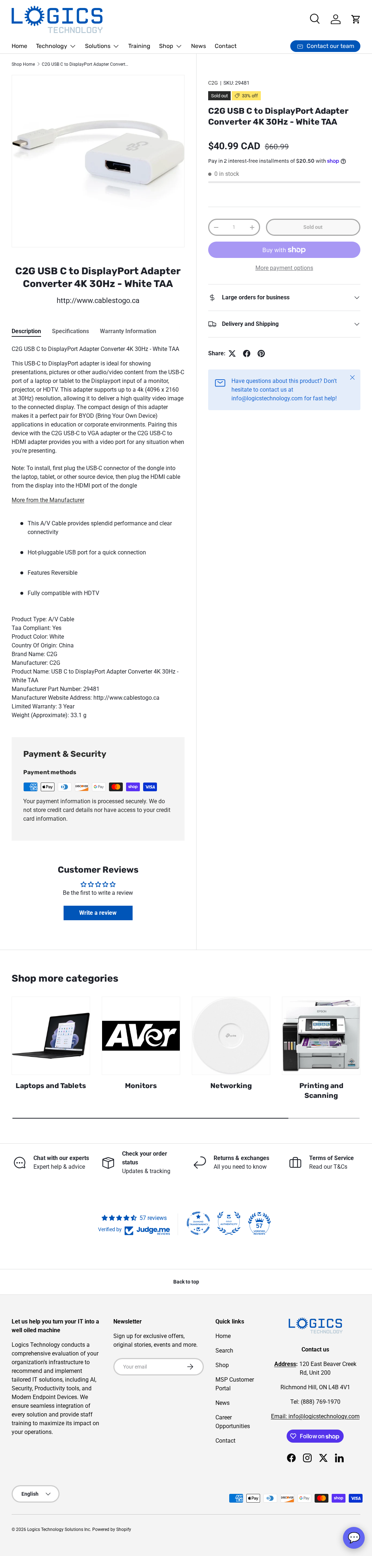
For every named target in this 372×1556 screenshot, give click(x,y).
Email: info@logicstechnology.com (315, 1416)
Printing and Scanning (321, 1091)
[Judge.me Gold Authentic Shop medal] (228, 1223)
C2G (213, 83)
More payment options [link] (284, 267)
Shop (222, 1365)
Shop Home (23, 64)
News (198, 46)
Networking (231, 1086)
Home (19, 46)
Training (139, 46)
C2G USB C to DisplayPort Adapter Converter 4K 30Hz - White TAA (85, 64)
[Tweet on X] (232, 353)
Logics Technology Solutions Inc (58, 1529)
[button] (356, 19)
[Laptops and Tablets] (51, 1036)
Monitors (141, 1086)
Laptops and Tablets (51, 1086)
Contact (225, 46)
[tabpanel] (98, 532)
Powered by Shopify (111, 1529)
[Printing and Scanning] (321, 1036)
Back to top (186, 1282)
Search (224, 1350)
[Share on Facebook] (246, 353)
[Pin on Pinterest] (261, 353)
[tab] (26, 331)
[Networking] (231, 1036)
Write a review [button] (98, 912)
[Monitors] (141, 1036)
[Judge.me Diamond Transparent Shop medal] (198, 1223)
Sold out (313, 227)
